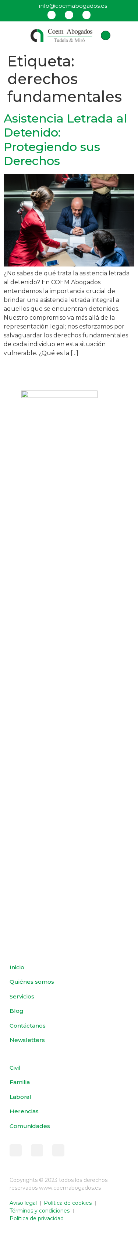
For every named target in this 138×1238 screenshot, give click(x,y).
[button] (15, 35)
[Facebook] (51, 15)
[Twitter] (69, 15)
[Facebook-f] (16, 1150)
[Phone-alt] (105, 35)
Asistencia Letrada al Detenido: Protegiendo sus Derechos (65, 139)
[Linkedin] (86, 15)
